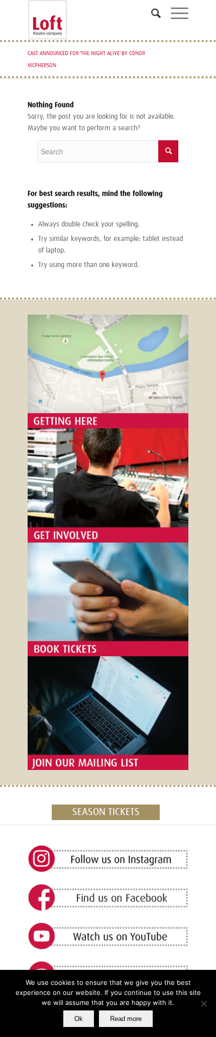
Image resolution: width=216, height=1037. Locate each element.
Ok (78, 1018)
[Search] (151, 17)
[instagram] (108, 859)
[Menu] (174, 17)
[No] (203, 1003)
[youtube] (108, 936)
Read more (126, 1018)
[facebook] (108, 898)
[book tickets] (108, 599)
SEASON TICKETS (106, 812)
